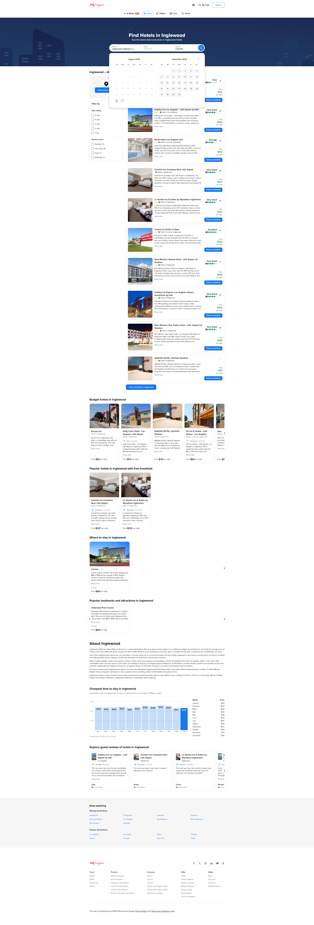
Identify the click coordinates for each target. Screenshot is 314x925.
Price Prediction (117, 879)
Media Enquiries (214, 886)
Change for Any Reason (120, 883)
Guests (177, 47)
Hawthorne (94, 815)
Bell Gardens (94, 823)
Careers (150, 883)
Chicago (126, 838)
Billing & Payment (187, 886)
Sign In (218, 5)
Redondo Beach (96, 819)
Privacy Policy (141, 911)
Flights (92, 876)
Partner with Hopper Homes (157, 886)
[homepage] (97, 5)
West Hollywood (197, 819)
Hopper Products (187, 883)
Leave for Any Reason (119, 890)
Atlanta (92, 838)
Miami (159, 834)
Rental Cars (94, 883)
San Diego (127, 834)
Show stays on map (106, 90)
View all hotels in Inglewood (141, 387)
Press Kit (211, 879)
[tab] (131, 13)
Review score (97, 139)
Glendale (126, 823)
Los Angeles (128, 819)
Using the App (186, 890)
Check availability (213, 100)
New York (160, 838)
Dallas (193, 838)
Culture (150, 879)
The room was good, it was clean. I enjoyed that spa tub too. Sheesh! (150, 769)
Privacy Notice (186, 893)
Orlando (194, 834)
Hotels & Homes (187, 879)
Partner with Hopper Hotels (157, 890)
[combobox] (122, 48)
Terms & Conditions (188, 897)
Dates (146, 47)
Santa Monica (162, 819)
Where (114, 47)
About (149, 876)
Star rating (96, 110)
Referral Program (117, 876)
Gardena (194, 815)
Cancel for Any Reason (119, 886)
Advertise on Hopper (155, 893)
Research (212, 883)
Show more (158, 126)
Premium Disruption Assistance (123, 893)
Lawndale (160, 815)
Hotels (92, 879)
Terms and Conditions (160, 911)
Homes (92, 886)
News (210, 876)
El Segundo (127, 815)
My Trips (205, 5)
